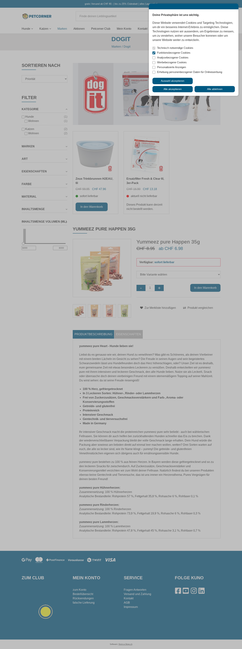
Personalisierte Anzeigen (171, 67)
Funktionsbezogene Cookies (173, 52)
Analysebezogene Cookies (172, 57)
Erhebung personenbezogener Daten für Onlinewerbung (189, 71)
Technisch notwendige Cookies (175, 47)
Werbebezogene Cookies (172, 62)
